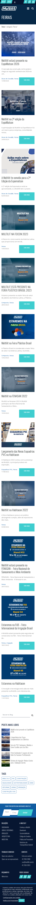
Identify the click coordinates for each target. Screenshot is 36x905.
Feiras (16, 79)
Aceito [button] (21, 900)
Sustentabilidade (25, 833)
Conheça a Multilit (25, 827)
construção (21, 778)
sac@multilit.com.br (28, 862)
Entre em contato (27, 856)
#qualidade (6, 783)
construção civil (9, 792)
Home (3, 27)
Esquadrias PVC (7, 469)
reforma (5, 787)
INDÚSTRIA (5, 839)
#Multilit (6, 778)
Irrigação (9, 643)
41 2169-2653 (26, 865)
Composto (5, 303)
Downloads (23, 830)
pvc (13, 778)
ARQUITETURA (6, 836)
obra (31, 783)
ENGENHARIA (5, 827)
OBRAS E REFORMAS (7, 830)
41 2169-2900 (26, 859)
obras (13, 787)
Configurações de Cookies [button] (11, 897)
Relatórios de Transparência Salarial (26, 843)
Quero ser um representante (10, 859)
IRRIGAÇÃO (5, 833)
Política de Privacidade (26, 839)
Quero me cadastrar (7, 856)
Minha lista (5, 876)
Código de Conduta (25, 836)
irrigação (22, 787)
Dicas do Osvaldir (8, 79)
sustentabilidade (20, 783)
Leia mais (27, 80)
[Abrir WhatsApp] (31, 900)
